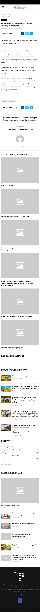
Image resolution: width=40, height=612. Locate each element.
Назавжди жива (7, 185)
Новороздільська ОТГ (7, 456)
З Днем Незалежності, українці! (22, 376)
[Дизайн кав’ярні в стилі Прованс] (6, 526)
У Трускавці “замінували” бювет (20, 129)
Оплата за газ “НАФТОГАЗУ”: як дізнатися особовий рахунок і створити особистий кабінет (24, 557)
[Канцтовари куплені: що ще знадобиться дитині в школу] (6, 515)
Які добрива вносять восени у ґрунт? (24, 545)
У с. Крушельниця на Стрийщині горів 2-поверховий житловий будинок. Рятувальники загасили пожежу (18, 283)
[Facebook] (20, 600)
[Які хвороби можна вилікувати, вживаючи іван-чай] (6, 536)
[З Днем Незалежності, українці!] (6, 378)
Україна (3, 465)
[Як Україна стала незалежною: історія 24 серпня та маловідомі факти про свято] (6, 389)
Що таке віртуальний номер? (10, 505)
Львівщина (4, 453)
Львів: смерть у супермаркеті (12, 348)
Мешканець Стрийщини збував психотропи (17, 316)
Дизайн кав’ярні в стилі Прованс (23, 523)
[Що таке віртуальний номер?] (20, 490)
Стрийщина (4, 20)
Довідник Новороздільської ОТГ (11, 450)
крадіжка (12, 101)
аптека (4, 101)
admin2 (5, 28)
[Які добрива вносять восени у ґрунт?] (6, 547)
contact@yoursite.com (23, 595)
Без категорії (5, 447)
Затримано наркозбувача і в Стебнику (15, 216)
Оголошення (5, 459)
